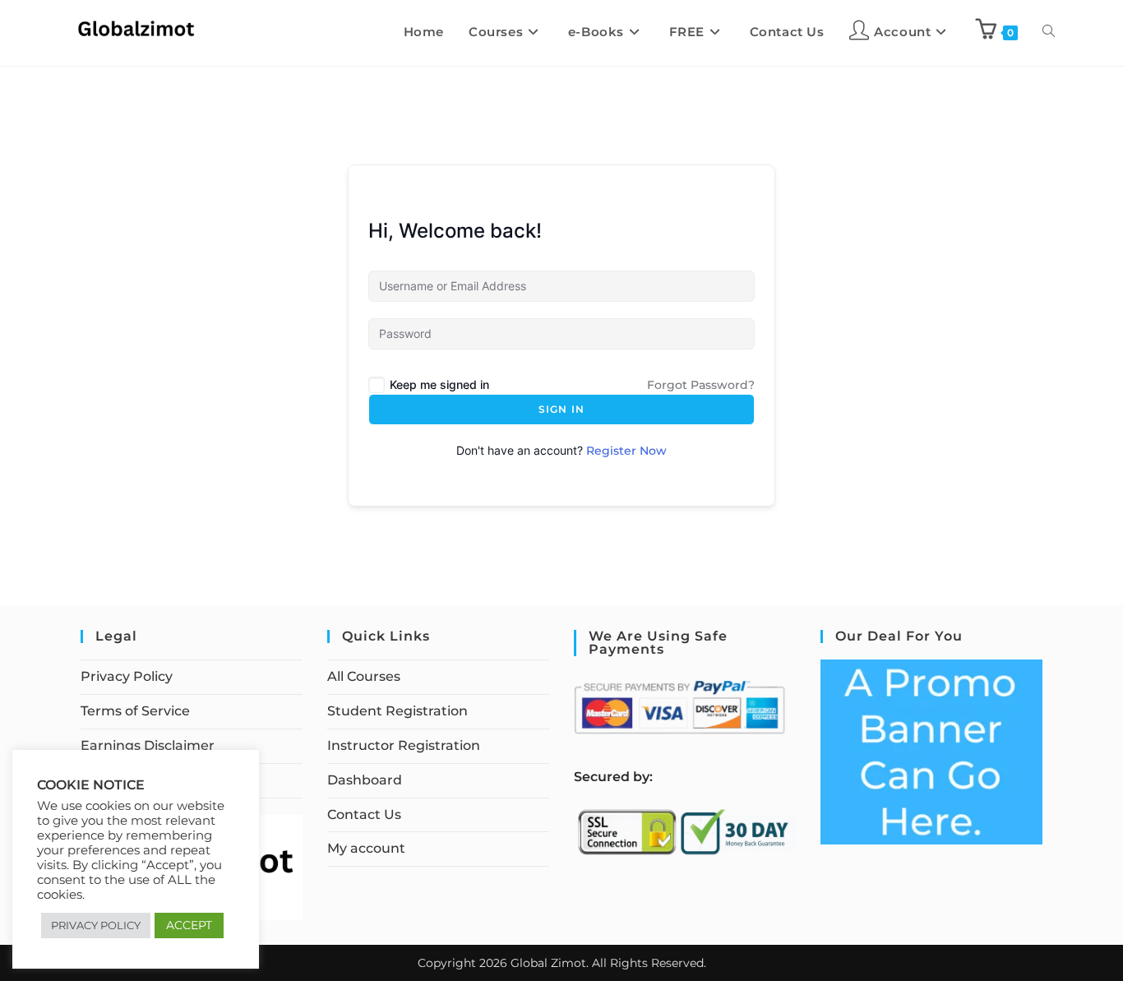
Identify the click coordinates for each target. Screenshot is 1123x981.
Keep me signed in (439, 384)
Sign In (561, 409)
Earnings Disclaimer (148, 745)
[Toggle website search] (1048, 32)
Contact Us (364, 814)
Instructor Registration (403, 745)
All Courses (363, 676)
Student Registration (397, 711)
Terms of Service (135, 711)
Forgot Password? (701, 384)
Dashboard (364, 780)
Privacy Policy (127, 676)
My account (366, 848)
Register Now (626, 450)
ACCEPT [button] (189, 925)
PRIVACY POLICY (96, 925)
